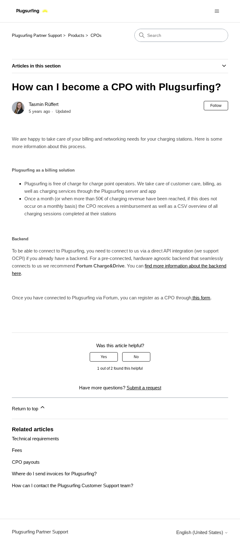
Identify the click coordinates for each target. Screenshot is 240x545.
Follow (216, 105)
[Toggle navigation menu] (217, 11)
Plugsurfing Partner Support (37, 35)
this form (200, 297)
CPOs (96, 35)
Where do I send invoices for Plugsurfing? (54, 473)
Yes (104, 357)
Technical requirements (35, 438)
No (136, 357)
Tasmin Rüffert (43, 104)
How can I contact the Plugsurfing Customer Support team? (72, 485)
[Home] (32, 11)
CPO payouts (26, 462)
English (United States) (200, 532)
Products (76, 35)
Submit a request (144, 387)
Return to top (25, 408)
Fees (17, 450)
